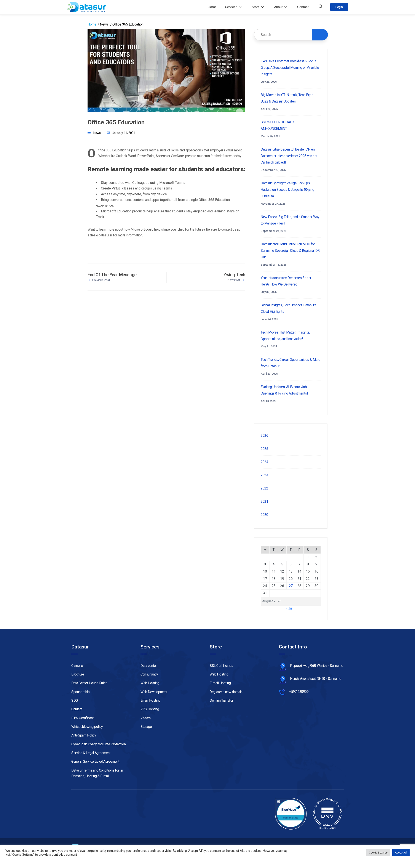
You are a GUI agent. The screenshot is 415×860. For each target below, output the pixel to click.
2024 (264, 462)
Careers (77, 666)
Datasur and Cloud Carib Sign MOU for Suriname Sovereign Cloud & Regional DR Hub (290, 250)
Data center (148, 666)
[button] (320, 7)
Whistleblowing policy (87, 727)
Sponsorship (80, 692)
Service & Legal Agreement (90, 753)
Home (212, 7)
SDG (74, 700)
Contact (303, 7)
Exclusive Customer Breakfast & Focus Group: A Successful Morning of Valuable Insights (290, 67)
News (97, 133)
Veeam (145, 718)
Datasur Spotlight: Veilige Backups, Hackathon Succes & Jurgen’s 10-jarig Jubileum (287, 189)
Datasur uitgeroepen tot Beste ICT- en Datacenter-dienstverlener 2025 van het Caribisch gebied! (289, 155)
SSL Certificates (221, 666)
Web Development (153, 692)
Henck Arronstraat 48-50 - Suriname (315, 679)
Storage (146, 727)
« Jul (289, 608)
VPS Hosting (149, 709)
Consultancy (149, 674)
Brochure (77, 674)
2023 (264, 475)
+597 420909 (299, 692)
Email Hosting (150, 700)
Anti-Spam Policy (83, 735)
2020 (264, 515)
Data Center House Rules (89, 683)
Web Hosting (149, 683)
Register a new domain (226, 692)
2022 (264, 488)
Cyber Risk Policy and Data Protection (98, 744)
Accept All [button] (401, 852)
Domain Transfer (221, 700)
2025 (264, 449)
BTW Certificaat (82, 718)
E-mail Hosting (220, 683)
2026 (264, 435)
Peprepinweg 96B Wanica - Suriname (316, 666)
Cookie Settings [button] (378, 852)
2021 (264, 501)
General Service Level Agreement (95, 761)
